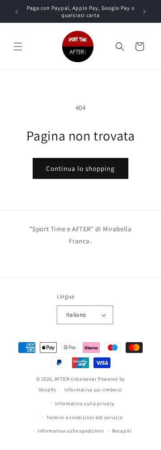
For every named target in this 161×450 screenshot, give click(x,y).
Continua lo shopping (80, 168)
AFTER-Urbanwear (76, 379)
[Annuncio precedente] (16, 11)
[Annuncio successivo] (144, 11)
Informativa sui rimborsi (93, 389)
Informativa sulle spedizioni (71, 431)
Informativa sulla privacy (85, 403)
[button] (18, 46)
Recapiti (122, 431)
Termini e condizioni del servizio (85, 417)
